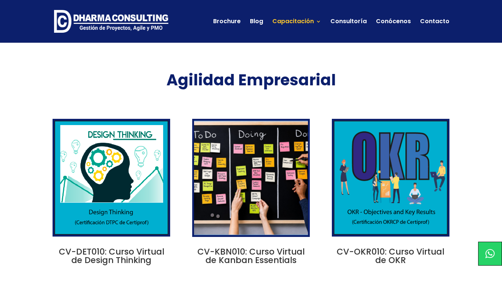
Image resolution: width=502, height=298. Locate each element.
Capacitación (293, 22)
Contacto (434, 22)
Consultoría (348, 22)
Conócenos (393, 22)
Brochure (227, 22)
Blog (256, 22)
